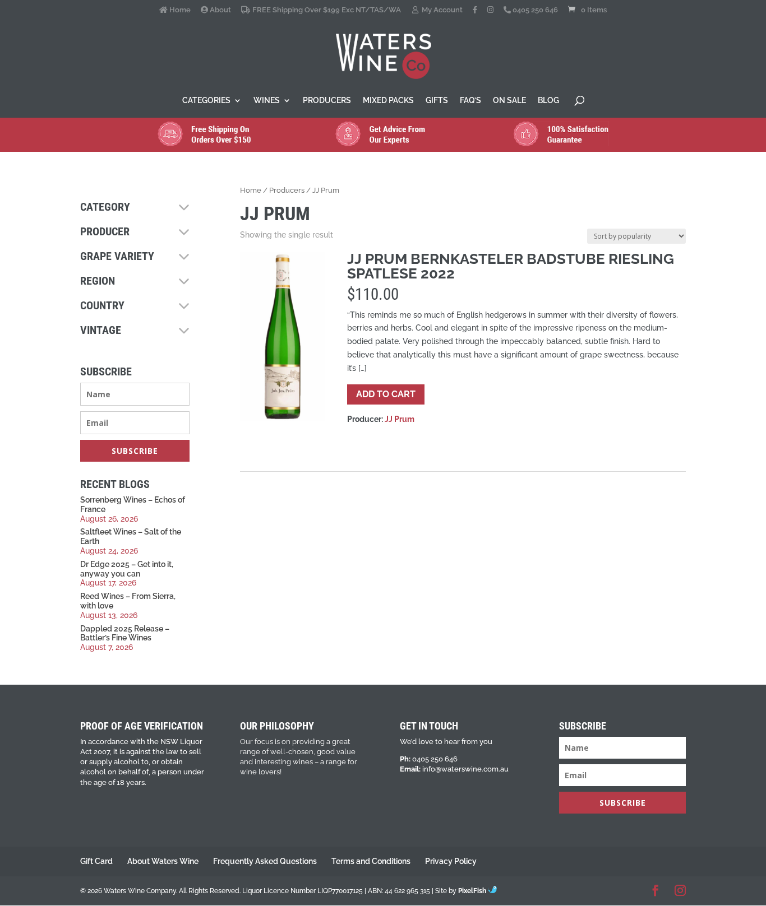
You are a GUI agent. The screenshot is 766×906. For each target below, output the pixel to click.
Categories (206, 100)
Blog (548, 100)
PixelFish (473, 891)
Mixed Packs (388, 100)
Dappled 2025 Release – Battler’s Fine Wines (124, 633)
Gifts (437, 100)
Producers (327, 100)
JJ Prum (399, 419)
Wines (266, 100)
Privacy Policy (451, 861)
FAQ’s (470, 100)
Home (179, 10)
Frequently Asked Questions (265, 861)
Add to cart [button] (386, 394)
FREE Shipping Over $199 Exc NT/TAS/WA (325, 10)
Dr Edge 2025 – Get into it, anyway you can (126, 569)
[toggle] (184, 207)
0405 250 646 (534, 10)
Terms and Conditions (370, 861)
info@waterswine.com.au (465, 769)
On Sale (509, 100)
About (219, 10)
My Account (441, 10)
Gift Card (96, 861)
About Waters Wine (163, 861)
